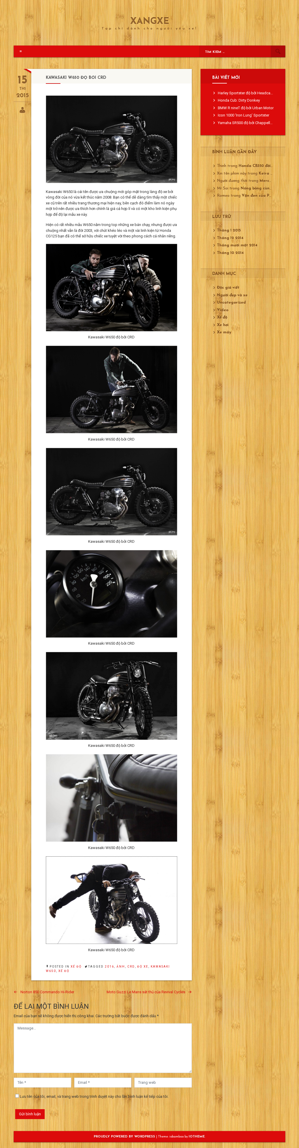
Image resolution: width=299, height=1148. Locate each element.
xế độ (63, 971)
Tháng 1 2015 (229, 230)
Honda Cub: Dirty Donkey (239, 100)
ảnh (121, 966)
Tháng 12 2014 (230, 238)
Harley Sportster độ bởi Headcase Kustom (253, 93)
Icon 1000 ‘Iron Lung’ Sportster (243, 115)
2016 (109, 966)
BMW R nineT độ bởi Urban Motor (246, 108)
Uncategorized (231, 303)
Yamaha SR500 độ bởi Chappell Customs (252, 123)
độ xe (142, 966)
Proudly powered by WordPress (125, 1136)
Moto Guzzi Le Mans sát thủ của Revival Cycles (146, 992)
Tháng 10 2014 (230, 253)
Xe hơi (223, 325)
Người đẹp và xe (232, 295)
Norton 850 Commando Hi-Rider (47, 992)
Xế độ (76, 966)
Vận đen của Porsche (262, 196)
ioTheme (197, 1136)
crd (131, 966)
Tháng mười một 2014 (237, 245)
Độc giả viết (228, 288)
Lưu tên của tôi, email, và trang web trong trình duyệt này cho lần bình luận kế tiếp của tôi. (94, 1096)
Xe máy (224, 332)
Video (222, 310)
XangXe (149, 22)
